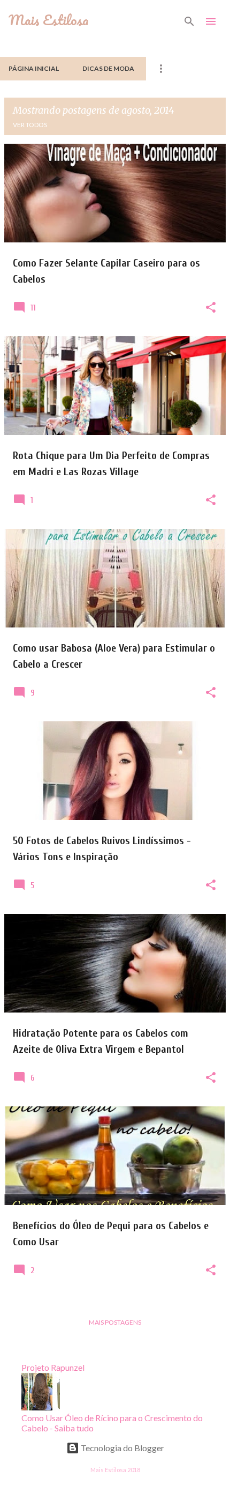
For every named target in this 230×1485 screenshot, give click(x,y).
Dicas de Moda (108, 68)
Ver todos (30, 125)
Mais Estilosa (48, 20)
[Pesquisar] (189, 21)
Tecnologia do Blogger (121, 1448)
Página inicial (34, 68)
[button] (210, 308)
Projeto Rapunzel (53, 1367)
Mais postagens (115, 1322)
